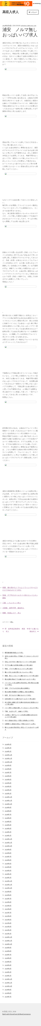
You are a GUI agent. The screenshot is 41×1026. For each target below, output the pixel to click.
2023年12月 (8, 839)
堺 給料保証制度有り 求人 (11, 630)
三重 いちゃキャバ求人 (11, 603)
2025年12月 (8, 755)
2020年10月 (8, 944)
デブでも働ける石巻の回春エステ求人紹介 (19, 665)
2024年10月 (8, 804)
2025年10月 (8, 762)
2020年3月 (8, 969)
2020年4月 (8, 965)
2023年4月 (8, 867)
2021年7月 (8, 913)
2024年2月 (8, 832)
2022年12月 (8, 881)
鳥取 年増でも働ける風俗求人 (30, 630)
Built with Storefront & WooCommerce (16, 1014)
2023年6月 (8, 860)
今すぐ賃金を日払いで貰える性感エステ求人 (19, 720)
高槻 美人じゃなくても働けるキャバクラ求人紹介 (22, 676)
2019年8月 (8, 993)
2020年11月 (8, 941)
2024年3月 (8, 828)
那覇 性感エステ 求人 (11, 613)
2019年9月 (8, 990)
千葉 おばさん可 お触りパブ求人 (16, 711)
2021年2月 (8, 930)
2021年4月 (8, 923)
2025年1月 (8, 793)
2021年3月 (8, 927)
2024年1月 (8, 835)
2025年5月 (8, 779)
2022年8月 (8, 895)
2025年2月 (8, 790)
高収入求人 (10, 12)
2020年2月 (8, 972)
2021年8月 (8, 909)
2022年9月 (8, 892)
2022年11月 (8, 885)
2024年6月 (8, 818)
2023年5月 (8, 864)
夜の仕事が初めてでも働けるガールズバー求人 (20, 679)
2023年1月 (8, 878)
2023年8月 (8, 853)
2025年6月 (8, 776)
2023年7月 (8, 857)
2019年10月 (8, 986)
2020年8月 (8, 951)
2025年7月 (8, 772)
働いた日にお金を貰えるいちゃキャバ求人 (19, 672)
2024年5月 (8, 821)
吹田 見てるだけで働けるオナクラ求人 (18, 695)
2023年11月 (8, 843)
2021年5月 (8, 920)
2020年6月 (8, 958)
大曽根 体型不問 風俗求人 (13, 608)
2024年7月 (8, 814)
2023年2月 (8, 874)
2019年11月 (8, 983)
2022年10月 (8, 888)
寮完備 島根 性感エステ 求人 (14, 653)
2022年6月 (8, 902)
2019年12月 (8, 979)
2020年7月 (8, 955)
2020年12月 (8, 937)
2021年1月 (8, 934)
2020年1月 (8, 976)
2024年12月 (8, 797)
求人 (11, 622)
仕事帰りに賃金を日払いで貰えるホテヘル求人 (20, 724)
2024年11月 (8, 800)
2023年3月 (8, 870)
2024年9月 (8, 807)
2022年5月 (8, 906)
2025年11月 (8, 758)
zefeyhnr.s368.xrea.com (28, 26)
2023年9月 (8, 849)
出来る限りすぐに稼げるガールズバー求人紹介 (20, 699)
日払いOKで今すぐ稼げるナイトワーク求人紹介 (20, 662)
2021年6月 (8, 916)
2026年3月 (8, 744)
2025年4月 (8, 783)
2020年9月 (8, 948)
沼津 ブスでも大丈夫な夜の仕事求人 (17, 688)
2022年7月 (8, 899)
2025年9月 (8, 765)
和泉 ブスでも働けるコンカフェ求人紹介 (19, 669)
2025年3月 (8, 786)
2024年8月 (8, 811)
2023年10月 (8, 846)
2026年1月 (8, 751)
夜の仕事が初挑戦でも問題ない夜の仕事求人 (19, 692)
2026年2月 (8, 748)
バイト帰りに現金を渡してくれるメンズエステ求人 (22, 708)
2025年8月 (8, 769)
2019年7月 (8, 997)
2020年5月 (8, 962)
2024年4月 (8, 825)
